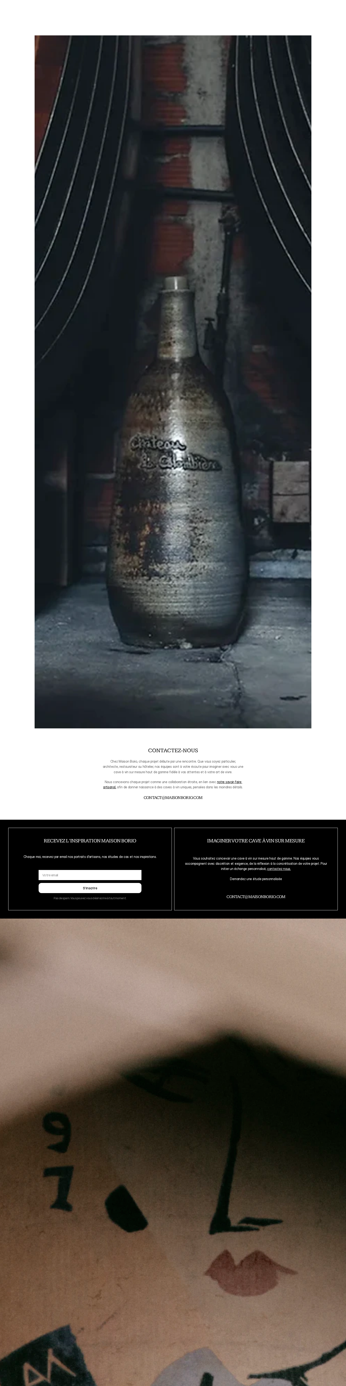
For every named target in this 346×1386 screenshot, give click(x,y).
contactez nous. (279, 869)
